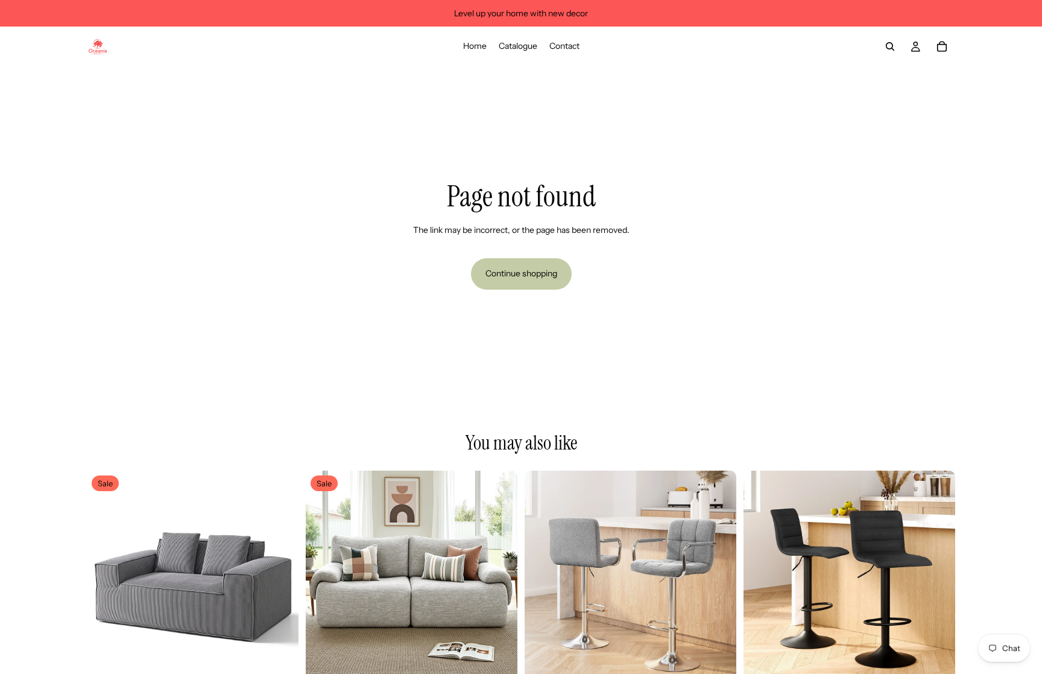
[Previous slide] (105, 577)
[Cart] (942, 46)
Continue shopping (521, 273)
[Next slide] (280, 577)
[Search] (890, 46)
